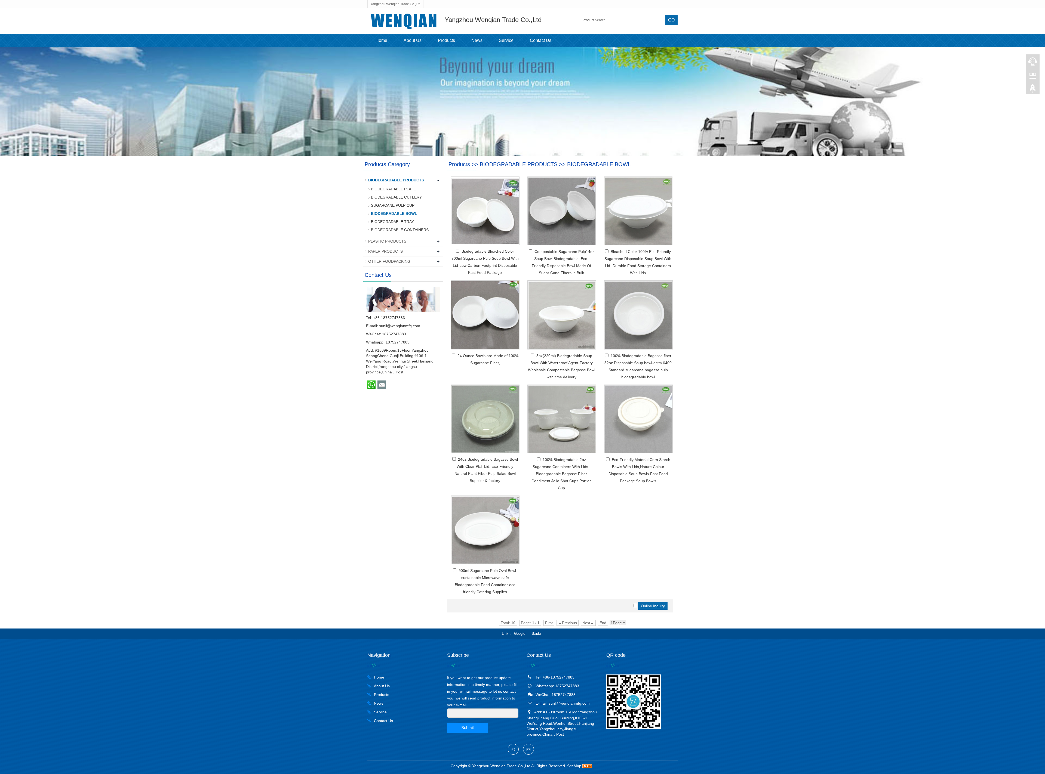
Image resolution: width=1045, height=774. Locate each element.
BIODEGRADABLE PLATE (393, 189)
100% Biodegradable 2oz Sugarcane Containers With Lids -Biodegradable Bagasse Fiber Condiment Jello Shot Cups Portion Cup (561, 473)
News (476, 40)
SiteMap (574, 766)
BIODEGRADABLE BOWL (599, 164)
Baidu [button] (536, 633)
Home (381, 40)
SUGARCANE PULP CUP (392, 205)
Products (446, 40)
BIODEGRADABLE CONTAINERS (400, 230)
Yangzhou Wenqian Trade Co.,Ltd (501, 766)
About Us (413, 40)
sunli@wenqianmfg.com (399, 326)
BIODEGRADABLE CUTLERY (396, 197)
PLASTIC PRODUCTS (387, 241)
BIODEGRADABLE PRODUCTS (518, 164)
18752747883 (398, 342)
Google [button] (519, 633)
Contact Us (540, 40)
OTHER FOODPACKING (389, 261)
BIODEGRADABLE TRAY (392, 221)
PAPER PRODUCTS (385, 251)
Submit (467, 727)
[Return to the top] (1033, 90)
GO (671, 20)
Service (506, 40)
